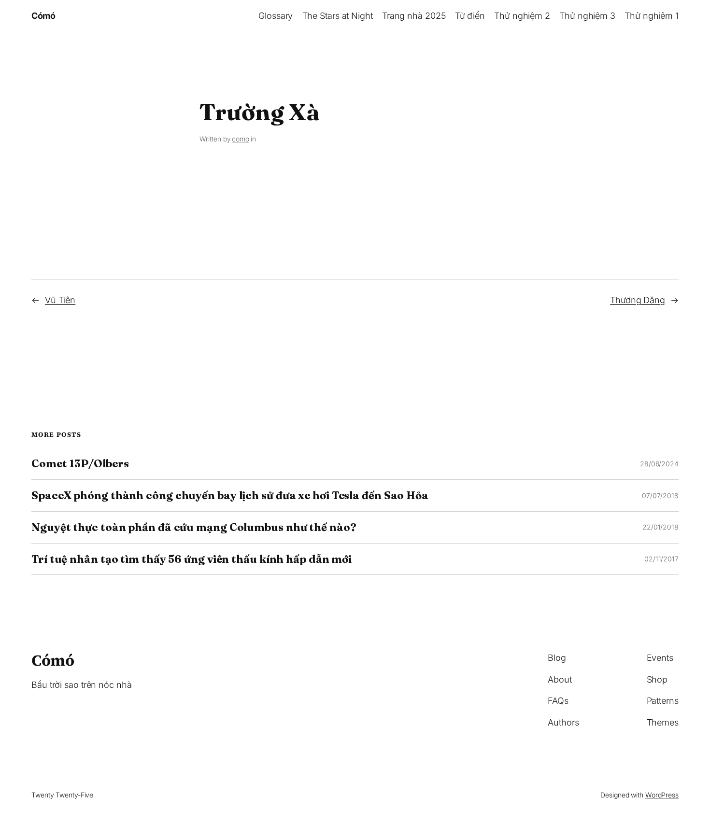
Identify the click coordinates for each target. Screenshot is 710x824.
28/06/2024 (659, 464)
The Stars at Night (337, 16)
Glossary (275, 16)
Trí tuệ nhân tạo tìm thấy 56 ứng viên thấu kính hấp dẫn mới (191, 559)
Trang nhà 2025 (414, 16)
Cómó (43, 16)
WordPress (662, 795)
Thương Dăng (637, 300)
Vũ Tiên (60, 300)
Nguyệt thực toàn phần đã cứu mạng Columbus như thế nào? (193, 527)
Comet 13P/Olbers (79, 464)
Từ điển (470, 16)
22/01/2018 (660, 527)
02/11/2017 (661, 559)
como (240, 139)
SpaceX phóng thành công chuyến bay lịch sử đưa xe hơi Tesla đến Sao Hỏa (229, 495)
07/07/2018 (660, 495)
